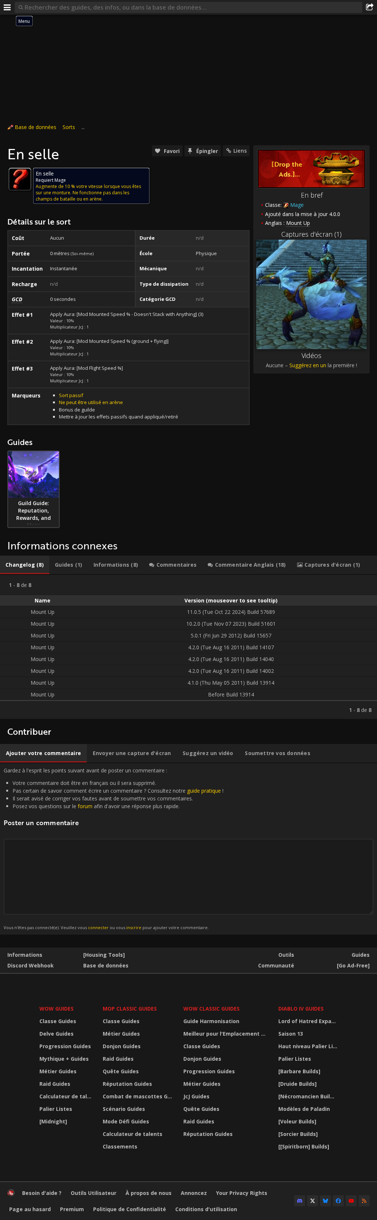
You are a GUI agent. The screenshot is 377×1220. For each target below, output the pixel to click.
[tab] (24, 565)
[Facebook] (338, 1200)
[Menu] (7, 7)
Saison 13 (290, 1033)
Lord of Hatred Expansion (308, 1021)
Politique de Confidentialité (129, 1209)
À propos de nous (149, 1192)
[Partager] (369, 7)
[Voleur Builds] (297, 1121)
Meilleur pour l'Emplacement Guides (226, 1033)
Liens (240, 150)
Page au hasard (30, 1209)
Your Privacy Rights (241, 1192)
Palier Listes (55, 1108)
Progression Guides (65, 1046)
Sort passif (71, 395)
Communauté (276, 965)
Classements (120, 1146)
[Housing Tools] (104, 954)
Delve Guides (56, 1033)
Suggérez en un (307, 365)
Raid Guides (54, 1083)
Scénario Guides (124, 1108)
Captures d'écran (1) (311, 234)
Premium (72, 1209)
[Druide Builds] (297, 1083)
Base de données (35, 127)
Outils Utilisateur (93, 1192)
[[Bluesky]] (325, 1200)
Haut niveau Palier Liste (308, 1046)
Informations (24, 954)
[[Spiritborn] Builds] (303, 1146)
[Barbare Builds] (299, 1071)
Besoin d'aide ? (41, 1192)
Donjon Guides (122, 1046)
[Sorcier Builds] (298, 1133)
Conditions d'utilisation (206, 1209)
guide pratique (204, 790)
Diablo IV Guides (301, 1008)
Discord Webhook (30, 965)
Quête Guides (121, 1071)
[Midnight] (53, 1121)
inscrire (133, 927)
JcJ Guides (196, 1096)
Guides (361, 954)
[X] (312, 1200)
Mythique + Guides (64, 1058)
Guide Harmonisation (211, 1021)
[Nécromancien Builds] (308, 1096)
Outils (286, 954)
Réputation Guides (127, 1083)
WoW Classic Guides (211, 1008)
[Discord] (299, 1200)
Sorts (69, 127)
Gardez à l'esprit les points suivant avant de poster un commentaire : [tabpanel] (113, 848)
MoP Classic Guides (130, 1008)
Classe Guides (57, 1021)
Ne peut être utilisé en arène (91, 402)
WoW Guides (56, 1008)
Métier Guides (58, 1071)
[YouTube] (351, 1200)
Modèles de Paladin (304, 1108)
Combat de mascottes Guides (138, 1096)
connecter (98, 927)
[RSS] (364, 1200)
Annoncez (194, 1192)
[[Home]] (11, 1194)
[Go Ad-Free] (353, 965)
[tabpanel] (188, 647)
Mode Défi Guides (126, 1121)
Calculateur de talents (66, 1096)
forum (85, 806)
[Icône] (19, 179)
